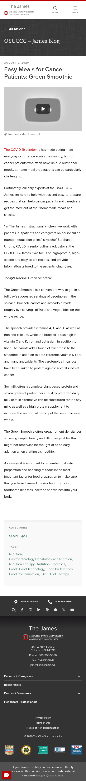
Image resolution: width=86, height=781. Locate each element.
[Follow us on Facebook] (22, 610)
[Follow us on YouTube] (72, 610)
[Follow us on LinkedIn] (38, 610)
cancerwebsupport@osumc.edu (42, 775)
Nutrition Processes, (51, 564)
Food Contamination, (24, 574)
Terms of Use (43, 722)
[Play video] (43, 109)
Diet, (45, 574)
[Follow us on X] (64, 610)
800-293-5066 (63, 601)
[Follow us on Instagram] (30, 610)
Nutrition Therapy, (22, 564)
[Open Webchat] (6, 775)
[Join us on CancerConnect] (14, 610)
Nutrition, (16, 554)
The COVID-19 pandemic (22, 150)
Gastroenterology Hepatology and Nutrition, (41, 559)
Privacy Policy (43, 717)
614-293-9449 (46, 660)
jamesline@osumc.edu (43, 665)
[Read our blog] (55, 610)
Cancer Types (18, 536)
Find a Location (29, 601)
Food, (13, 569)
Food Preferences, (60, 569)
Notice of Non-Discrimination (43, 728)
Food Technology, (32, 569)
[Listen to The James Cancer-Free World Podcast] (47, 610)
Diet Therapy (59, 574)
